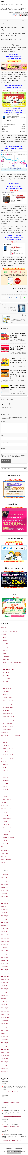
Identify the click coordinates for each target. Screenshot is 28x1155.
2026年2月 (4, 893)
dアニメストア (7, 828)
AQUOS (6, 764)
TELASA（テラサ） (8, 837)
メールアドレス (4, 442)
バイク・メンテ (5, 805)
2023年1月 (4, 1008)
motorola (5, 780)
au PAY (5, 739)
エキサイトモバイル (8, 716)
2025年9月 (4, 909)
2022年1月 (4, 1046)
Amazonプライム (7, 818)
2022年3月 (4, 1039)
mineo (5, 694)
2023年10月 (5, 979)
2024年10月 (5, 941)
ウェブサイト (4, 448)
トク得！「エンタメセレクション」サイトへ (14, 571)
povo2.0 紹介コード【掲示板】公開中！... (12, 1091)
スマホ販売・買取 (6, 799)
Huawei (5, 774)
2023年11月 (5, 976)
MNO (3, 634)
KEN (25, 291)
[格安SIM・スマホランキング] (23, 14)
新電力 (3, 847)
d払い (5, 23)
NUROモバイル (7, 697)
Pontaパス (4, 732)
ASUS (5, 767)
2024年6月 (4, 954)
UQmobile (6, 656)
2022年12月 (5, 1011)
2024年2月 (4, 966)
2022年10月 (5, 1017)
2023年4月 (4, 998)
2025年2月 (4, 931)
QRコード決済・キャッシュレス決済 (16, 21)
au (4, 637)
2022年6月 (4, 1030)
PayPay (5, 751)
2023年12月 (5, 973)
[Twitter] (4, 297)
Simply (5, 789)
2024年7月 (4, 950)
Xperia (5, 796)
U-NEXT (6, 840)
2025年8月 (4, 912)
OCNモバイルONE (8, 701)
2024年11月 (5, 938)
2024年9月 (4, 944)
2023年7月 (4, 989)
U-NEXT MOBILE (8, 707)
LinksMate (6, 691)
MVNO (4, 666)
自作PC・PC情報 (17, 39)
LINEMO (6, 647)
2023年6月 (4, 992)
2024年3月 (4, 963)
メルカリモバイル (8, 726)
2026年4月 (4, 887)
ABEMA (5, 815)
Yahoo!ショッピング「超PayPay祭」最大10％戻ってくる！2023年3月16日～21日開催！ (18, 347)
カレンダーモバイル (8, 720)
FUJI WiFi (6, 675)
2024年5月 (4, 957)
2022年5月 (4, 1033)
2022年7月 (4, 1027)
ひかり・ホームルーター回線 (8, 758)
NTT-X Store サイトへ (14, 61)
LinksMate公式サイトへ (14, 542)
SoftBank (6, 653)
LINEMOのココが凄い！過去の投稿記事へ (14, 497)
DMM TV (6, 824)
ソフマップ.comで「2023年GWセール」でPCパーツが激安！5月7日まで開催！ (18, 335)
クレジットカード (8, 754)
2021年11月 (5, 1052)
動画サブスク (5, 812)
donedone (6, 672)
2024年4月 (4, 960)
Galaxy (5, 770)
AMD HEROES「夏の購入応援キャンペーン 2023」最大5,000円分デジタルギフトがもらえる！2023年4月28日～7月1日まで (18, 374)
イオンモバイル (7, 713)
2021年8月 (4, 1062)
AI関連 (3, 627)
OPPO (5, 783)
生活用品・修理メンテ (7, 853)
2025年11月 (4, 903)
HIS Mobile (6, 678)
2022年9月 (4, 1020)
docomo (5, 640)
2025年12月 (5, 900)
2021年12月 (5, 1049)
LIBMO (5, 685)
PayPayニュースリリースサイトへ (14, 269)
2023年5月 (4, 995)
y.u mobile (6, 710)
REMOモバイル (7, 704)
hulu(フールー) (7, 831)
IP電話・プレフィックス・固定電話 (10, 631)
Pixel (5, 786)
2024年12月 (4, 935)
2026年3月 (4, 890)
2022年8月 (4, 1023)
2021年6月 (4, 1068)
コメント (3, 421)
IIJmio (5, 681)
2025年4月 (4, 925)
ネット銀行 (4, 802)
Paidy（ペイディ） (8, 748)
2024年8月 (4, 947)
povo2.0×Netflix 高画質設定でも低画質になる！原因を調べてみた (18, 387)
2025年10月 (4, 906)
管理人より (4, 856)
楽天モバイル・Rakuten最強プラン (12, 662)
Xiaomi (5, 793)
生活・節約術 (5, 850)
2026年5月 (4, 884)
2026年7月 (4, 877)
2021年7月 (4, 1065)
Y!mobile (6, 659)
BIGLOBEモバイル (8, 669)
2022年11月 (5, 1014)
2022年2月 (4, 1042)
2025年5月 (4, 922)
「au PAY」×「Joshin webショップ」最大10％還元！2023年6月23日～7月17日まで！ (18, 360)
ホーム (4, 21)
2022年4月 (4, 1036)
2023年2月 (4, 1004)
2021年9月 (4, 1058)
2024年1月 (4, 969)
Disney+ (5, 821)
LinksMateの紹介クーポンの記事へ (14, 561)
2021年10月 (5, 1055)
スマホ (4, 761)
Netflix (5, 834)
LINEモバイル (7, 688)
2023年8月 (4, 985)
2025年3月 (4, 928)
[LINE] (24, 297)
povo (5, 650)
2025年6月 (4, 919)
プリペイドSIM (7, 723)
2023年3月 (4, 1001)
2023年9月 (4, 982)
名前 (2, 435)
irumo (5, 643)
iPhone (5, 777)
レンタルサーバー (6, 808)
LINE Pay (6, 745)
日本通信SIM (6, 729)
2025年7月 (4, 915)
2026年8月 (4, 874)
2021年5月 (4, 1071)
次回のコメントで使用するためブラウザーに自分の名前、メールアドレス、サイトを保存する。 (14, 455)
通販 (3, 862)
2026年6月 (4, 881)
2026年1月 (4, 896)
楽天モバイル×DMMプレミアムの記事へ (14, 587)
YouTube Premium (8, 843)
